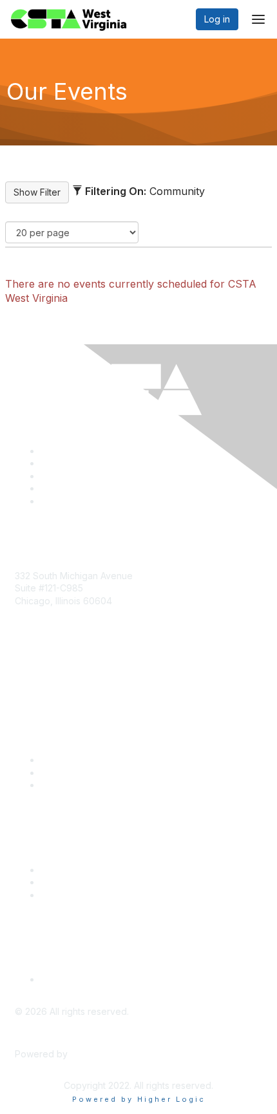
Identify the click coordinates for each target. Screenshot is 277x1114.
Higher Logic (97, 1053)
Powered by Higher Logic (138, 1099)
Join (50, 759)
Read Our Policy (75, 979)
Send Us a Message (57, 674)
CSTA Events (68, 869)
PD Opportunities (77, 882)
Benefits (58, 772)
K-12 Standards (72, 894)
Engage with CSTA (80, 784)
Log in (217, 19)
